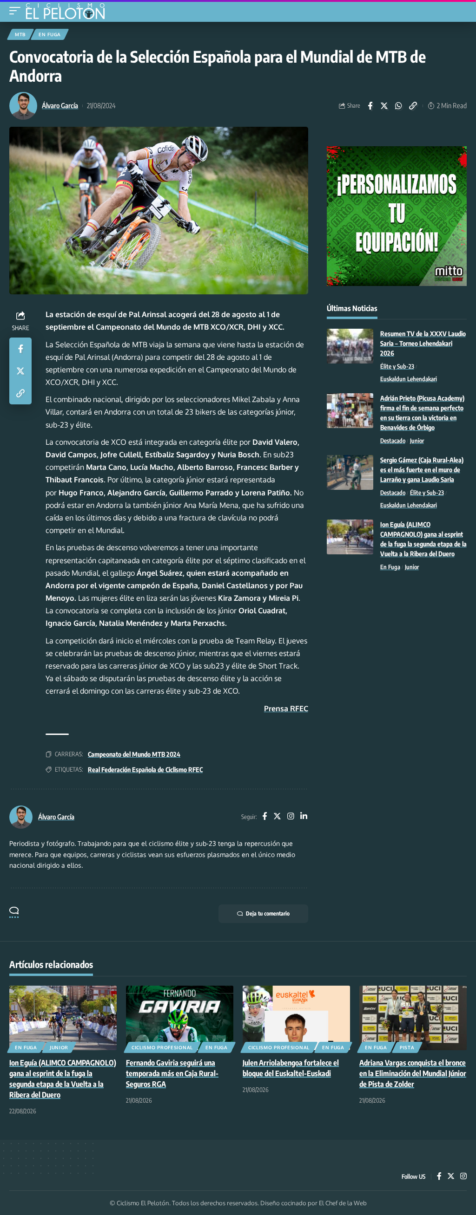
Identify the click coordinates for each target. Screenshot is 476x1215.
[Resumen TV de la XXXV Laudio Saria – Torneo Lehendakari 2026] (350, 346)
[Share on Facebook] (370, 105)
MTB (20, 34)
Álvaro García (60, 105)
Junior (417, 440)
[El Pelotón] (68, 12)
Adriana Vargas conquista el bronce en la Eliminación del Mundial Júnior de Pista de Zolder (412, 1073)
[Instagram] (290, 816)
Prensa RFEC (286, 708)
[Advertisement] (397, 649)
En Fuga (50, 34)
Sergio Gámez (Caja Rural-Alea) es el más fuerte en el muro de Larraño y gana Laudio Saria (421, 469)
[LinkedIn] (303, 816)
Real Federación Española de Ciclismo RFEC (145, 769)
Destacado (392, 440)
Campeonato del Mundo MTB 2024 (134, 754)
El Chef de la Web (343, 1203)
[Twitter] (277, 816)
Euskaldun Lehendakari (408, 379)
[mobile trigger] (17, 11)
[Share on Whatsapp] (398, 105)
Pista (407, 1047)
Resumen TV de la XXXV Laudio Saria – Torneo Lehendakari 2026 (423, 343)
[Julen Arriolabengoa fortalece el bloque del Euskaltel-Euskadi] (296, 1018)
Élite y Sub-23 (397, 366)
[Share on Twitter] (384, 105)
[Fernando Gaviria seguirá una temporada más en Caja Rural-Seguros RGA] (179, 1018)
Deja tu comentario (268, 913)
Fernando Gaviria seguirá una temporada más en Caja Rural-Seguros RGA (172, 1073)
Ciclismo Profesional (162, 1047)
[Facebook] (264, 816)
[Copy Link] (413, 105)
